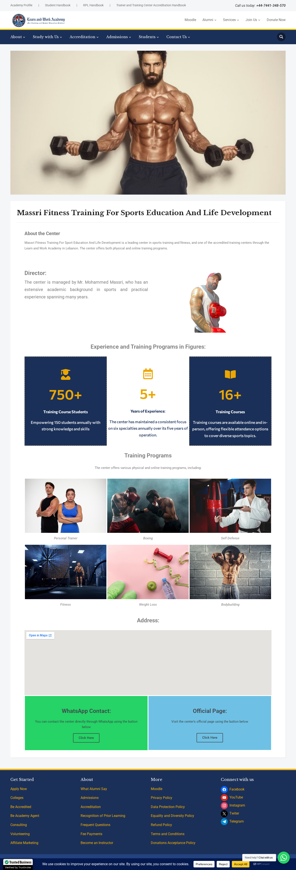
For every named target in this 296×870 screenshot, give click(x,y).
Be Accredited (20, 807)
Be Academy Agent (24, 816)
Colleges (16, 798)
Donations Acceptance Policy (173, 843)
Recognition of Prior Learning (103, 816)
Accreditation (82, 37)
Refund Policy (161, 825)
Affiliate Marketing (24, 843)
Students (147, 37)
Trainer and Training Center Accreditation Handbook (151, 5)
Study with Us (46, 37)
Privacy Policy (161, 798)
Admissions (117, 37)
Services (229, 20)
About (16, 37)
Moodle (190, 20)
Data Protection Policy (168, 807)
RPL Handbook (93, 5)
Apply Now (18, 789)
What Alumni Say (94, 789)
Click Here (86, 738)
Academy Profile (21, 5)
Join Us (251, 20)
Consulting (18, 825)
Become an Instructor (97, 843)
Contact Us (176, 37)
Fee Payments (91, 834)
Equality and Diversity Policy (172, 816)
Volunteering (20, 834)
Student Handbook (57, 5)
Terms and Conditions (167, 834)
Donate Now (276, 20)
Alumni (207, 20)
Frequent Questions (95, 825)
